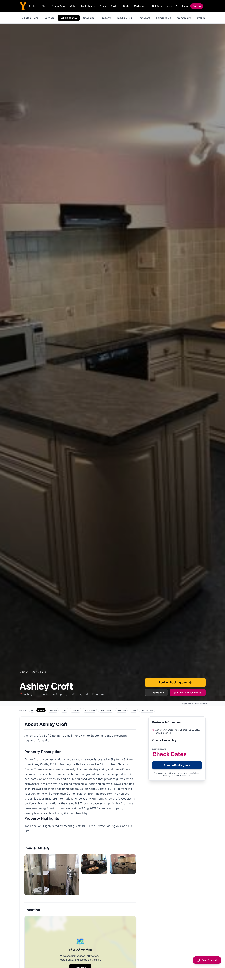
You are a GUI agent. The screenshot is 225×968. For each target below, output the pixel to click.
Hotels (41, 710)
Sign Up (197, 6)
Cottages (53, 710)
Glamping (121, 710)
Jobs (169, 6)
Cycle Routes (88, 6)
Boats (133, 710)
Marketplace (140, 6)
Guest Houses (147, 710)
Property (106, 17)
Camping (75, 710)
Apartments (90, 710)
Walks (73, 6)
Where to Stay (69, 17)
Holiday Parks (106, 710)
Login (185, 6)
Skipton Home (30, 17)
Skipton (23, 671)
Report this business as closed (195, 703)
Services (49, 17)
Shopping (89, 17)
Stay (44, 6)
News (103, 6)
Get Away (157, 6)
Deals (126, 6)
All (32, 710)
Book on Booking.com (173, 682)
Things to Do (163, 17)
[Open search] (177, 6)
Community (184, 17)
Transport (144, 17)
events (201, 17)
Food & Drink (58, 6)
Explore (33, 6)
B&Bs (64, 710)
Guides (114, 6)
